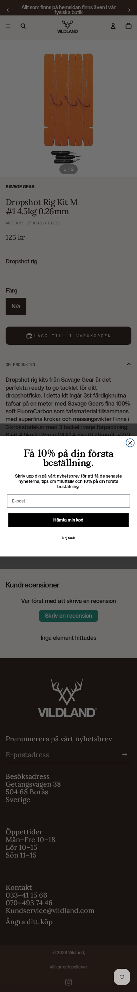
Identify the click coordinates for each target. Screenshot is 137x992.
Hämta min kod (68, 519)
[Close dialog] (130, 443)
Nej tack (68, 537)
